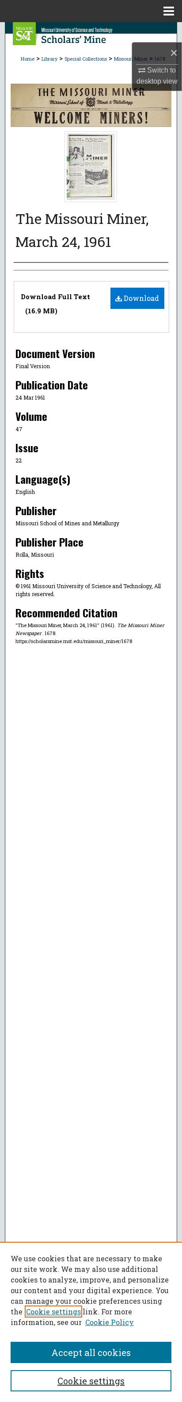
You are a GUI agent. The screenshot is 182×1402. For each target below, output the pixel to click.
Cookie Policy (109, 1322)
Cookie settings (53, 1311)
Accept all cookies (91, 1352)
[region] (91, 1322)
